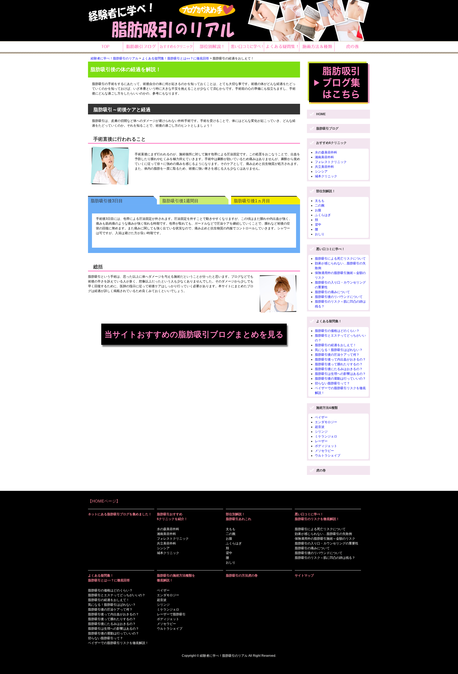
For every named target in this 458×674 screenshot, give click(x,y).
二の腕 (319, 205)
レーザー (321, 441)
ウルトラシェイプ (327, 455)
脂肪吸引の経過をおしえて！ (335, 345)
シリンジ (321, 431)
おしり (319, 234)
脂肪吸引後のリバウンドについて (339, 297)
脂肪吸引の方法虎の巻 (242, 575)
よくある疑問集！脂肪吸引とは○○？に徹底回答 (175, 58)
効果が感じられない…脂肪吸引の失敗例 (323, 534)
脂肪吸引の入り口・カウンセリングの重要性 (326, 543)
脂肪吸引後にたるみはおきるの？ (339, 369)
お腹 (318, 210)
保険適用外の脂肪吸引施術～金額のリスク (325, 538)
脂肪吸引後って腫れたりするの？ (339, 364)
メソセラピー (324, 451)
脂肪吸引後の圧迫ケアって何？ (337, 355)
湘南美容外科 (324, 157)
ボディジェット (326, 446)
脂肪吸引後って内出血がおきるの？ (340, 359)
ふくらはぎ (323, 215)
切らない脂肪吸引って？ (332, 383)
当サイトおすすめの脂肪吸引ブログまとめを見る (194, 334)
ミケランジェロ (326, 436)
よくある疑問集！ (329, 321)
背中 (318, 224)
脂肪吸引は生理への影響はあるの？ (340, 374)
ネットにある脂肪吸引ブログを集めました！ (120, 514)
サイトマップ (304, 575)
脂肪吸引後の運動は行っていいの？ (340, 378)
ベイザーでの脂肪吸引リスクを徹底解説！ (118, 643)
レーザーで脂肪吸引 (171, 614)
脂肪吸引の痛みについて (332, 292)
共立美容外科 (324, 167)
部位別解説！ (325, 191)
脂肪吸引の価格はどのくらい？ (337, 331)
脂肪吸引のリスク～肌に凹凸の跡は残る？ (325, 558)
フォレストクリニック (331, 162)
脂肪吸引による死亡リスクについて (340, 258)
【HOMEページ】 (104, 501)
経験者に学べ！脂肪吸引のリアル (114, 58)
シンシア (321, 171)
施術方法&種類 (327, 408)
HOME (321, 114)
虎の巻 (321, 470)
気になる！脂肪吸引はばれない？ (339, 350)
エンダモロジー (326, 422)
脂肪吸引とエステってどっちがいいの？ (116, 595)
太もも (319, 201)
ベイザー (321, 417)
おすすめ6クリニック (331, 143)
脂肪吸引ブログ (327, 128)
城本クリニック (326, 176)
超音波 (319, 427)
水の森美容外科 (326, 152)
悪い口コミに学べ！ (330, 249)
